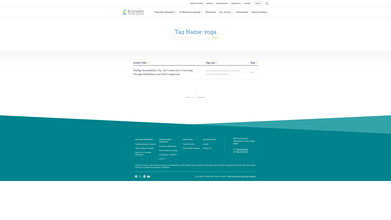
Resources (211, 12)
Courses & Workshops (167, 146)
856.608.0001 (242, 149)
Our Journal (225, 12)
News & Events (196, 3)
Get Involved (222, 3)
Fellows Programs (144, 139)
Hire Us (209, 3)
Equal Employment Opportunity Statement (242, 176)
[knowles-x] (140, 176)
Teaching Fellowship (164, 12)
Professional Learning (189, 12)
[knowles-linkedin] (144, 176)
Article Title (139, 62)
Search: (215, 37)
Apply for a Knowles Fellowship (143, 153)
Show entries (195, 97)
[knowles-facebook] (136, 176)
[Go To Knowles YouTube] (148, 176)
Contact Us (236, 3)
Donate (247, 3)
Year (252, 62)
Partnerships (242, 12)
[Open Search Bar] (267, 3)
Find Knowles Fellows (191, 148)
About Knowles (259, 12)
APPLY (258, 3)
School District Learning (168, 150)
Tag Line (210, 62)
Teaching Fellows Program (145, 144)
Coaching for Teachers (168, 155)
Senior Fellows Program (144, 148)
